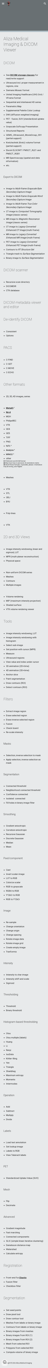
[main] (24, 44)
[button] (3, 3)
